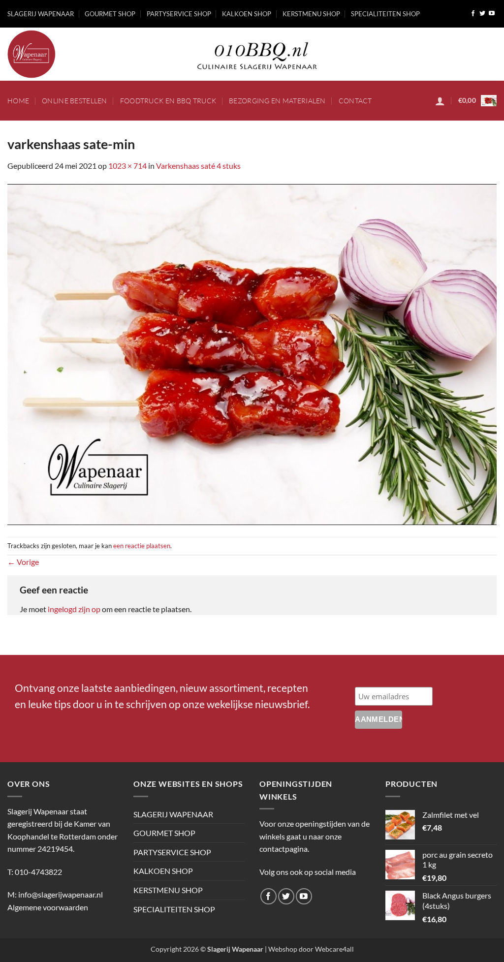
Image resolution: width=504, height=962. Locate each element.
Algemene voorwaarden (47, 907)
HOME (18, 100)
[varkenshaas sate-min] (252, 353)
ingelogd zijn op (74, 609)
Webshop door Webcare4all (311, 949)
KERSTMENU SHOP (311, 14)
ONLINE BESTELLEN (74, 100)
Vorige (23, 561)
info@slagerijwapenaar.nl (60, 894)
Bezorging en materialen (277, 100)
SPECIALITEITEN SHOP (385, 14)
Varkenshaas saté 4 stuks (198, 165)
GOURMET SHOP (110, 14)
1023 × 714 (127, 165)
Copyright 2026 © (207, 949)
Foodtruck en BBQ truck (168, 100)
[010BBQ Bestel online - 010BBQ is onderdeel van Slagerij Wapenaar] (88, 54)
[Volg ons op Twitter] (482, 13)
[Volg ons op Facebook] (473, 13)
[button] (440, 101)
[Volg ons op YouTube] (492, 13)
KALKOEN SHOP (246, 14)
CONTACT (355, 100)
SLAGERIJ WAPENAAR (40, 14)
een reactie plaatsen (141, 546)
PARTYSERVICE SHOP (179, 14)
